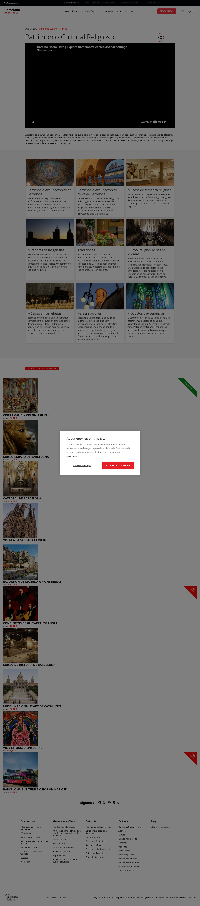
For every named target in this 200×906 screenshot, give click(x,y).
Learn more (71, 456)
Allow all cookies (118, 465)
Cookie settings (82, 465)
